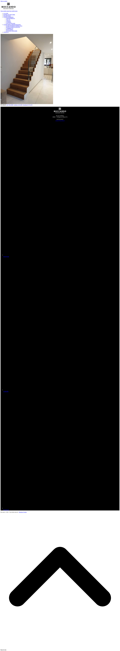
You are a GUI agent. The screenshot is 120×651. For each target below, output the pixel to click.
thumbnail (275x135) (27, 105)
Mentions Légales (23, 512)
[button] (9, 11)
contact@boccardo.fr (60, 120)
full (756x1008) (9, 105)
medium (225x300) (18, 105)
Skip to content (4, 1)
